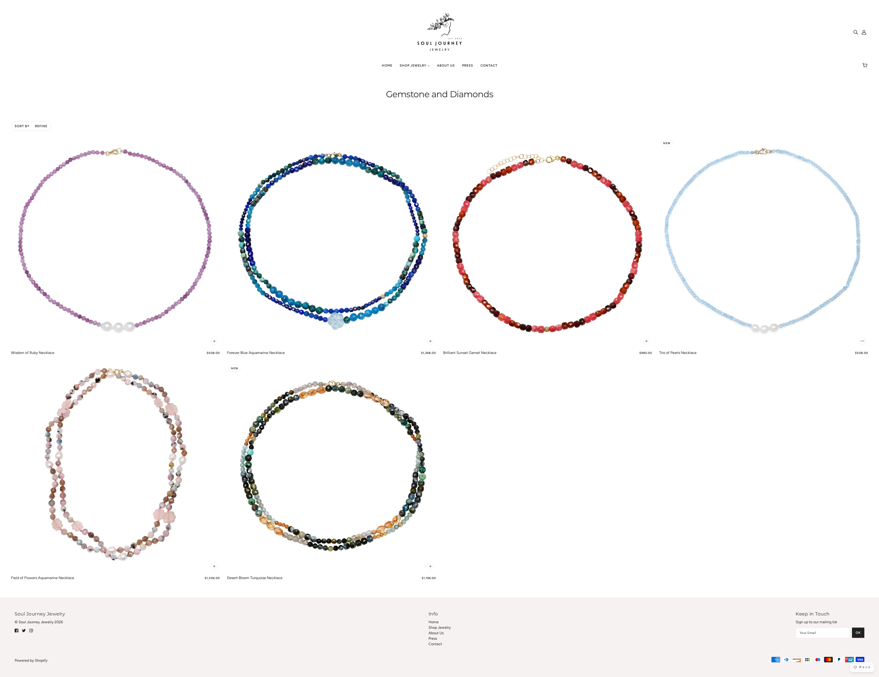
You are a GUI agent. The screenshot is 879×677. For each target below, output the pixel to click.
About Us (436, 633)
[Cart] (866, 66)
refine (41, 126)
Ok (858, 633)
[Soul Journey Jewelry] (439, 32)
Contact (435, 644)
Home (434, 622)
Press (433, 638)
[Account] (864, 32)
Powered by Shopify (31, 660)
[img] (856, 32)
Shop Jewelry (440, 627)
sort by (22, 126)
